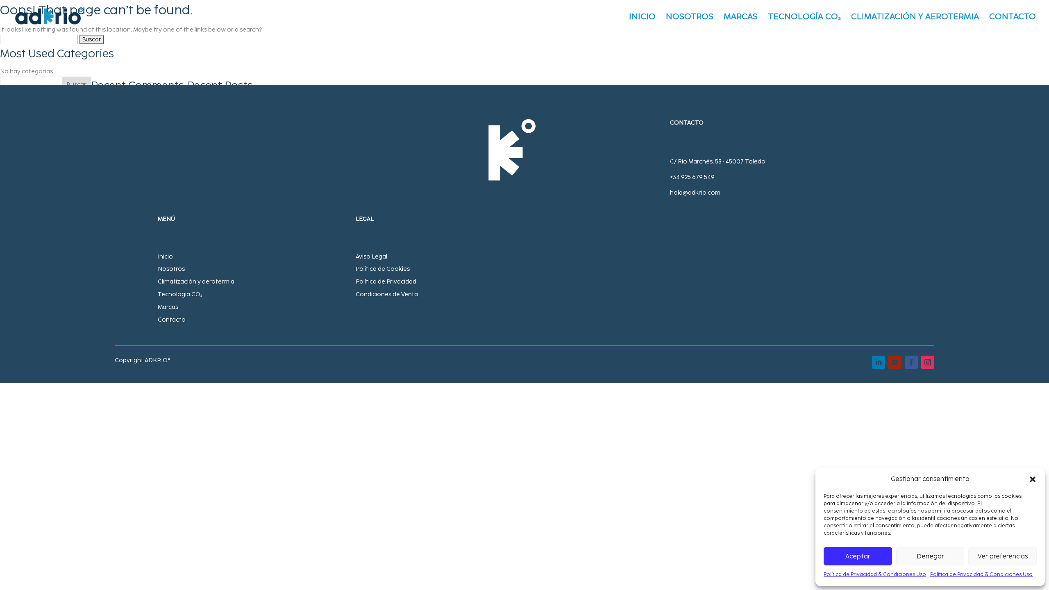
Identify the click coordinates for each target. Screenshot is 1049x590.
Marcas (741, 18)
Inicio (642, 18)
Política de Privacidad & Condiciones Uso (875, 574)
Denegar (930, 556)
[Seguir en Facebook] (911, 362)
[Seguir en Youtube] (894, 362)
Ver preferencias (1003, 556)
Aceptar (857, 556)
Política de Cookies (383, 269)
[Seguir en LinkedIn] (878, 362)
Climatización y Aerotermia (915, 18)
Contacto (1012, 18)
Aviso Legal (371, 257)
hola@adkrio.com (695, 193)
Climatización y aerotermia (196, 282)
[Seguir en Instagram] (927, 362)
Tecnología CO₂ (804, 18)
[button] (1033, 479)
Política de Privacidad (386, 282)
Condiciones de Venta (387, 294)
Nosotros (689, 18)
